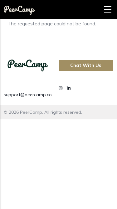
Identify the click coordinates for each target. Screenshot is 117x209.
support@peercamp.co (28, 94)
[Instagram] (61, 88)
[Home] (19, 8)
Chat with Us (85, 65)
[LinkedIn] (69, 88)
